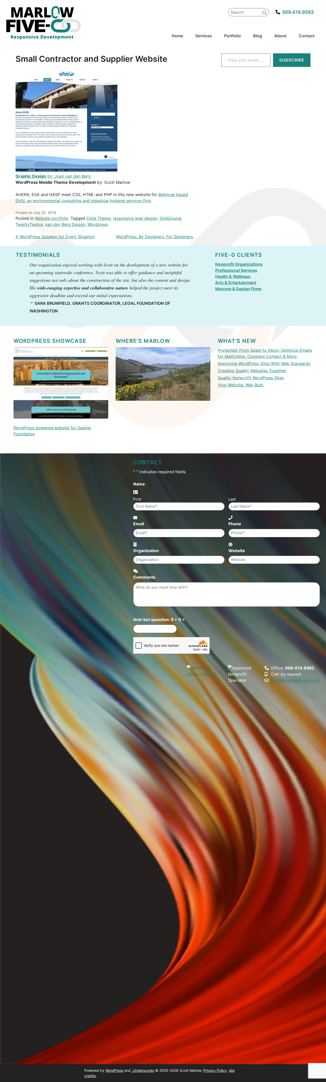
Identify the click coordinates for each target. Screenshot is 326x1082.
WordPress (114, 1070)
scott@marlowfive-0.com (295, 680)
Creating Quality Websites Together (252, 370)
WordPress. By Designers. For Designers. (155, 236)
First (137, 499)
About (280, 35)
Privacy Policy (215, 1070)
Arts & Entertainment (235, 282)
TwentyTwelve (29, 224)
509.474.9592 (298, 12)
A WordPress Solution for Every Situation (55, 236)
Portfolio (232, 35)
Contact (307, 35)
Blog (257, 35)
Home (177, 35)
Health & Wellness (232, 276)
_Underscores (143, 1070)
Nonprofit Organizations (239, 264)
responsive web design (135, 218)
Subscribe (291, 60)
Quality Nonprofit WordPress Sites (251, 377)
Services (203, 35)
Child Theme (98, 218)
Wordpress (97, 224)
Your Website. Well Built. (241, 384)
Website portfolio (52, 218)
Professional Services (236, 270)
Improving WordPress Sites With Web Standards (264, 363)
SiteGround (170, 218)
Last (232, 499)
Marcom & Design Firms (238, 288)
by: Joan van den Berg (53, 176)
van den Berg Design (65, 224)
